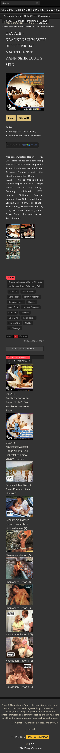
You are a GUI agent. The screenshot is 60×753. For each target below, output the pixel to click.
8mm (32, 23)
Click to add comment (24, 349)
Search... (6, 3)
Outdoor (12, 312)
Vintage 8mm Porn (13, 23)
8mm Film (13, 307)
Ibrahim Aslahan (31, 297)
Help (31, 744)
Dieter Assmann (15, 302)
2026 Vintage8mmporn (30, 748)
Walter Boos (28, 291)
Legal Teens (29, 318)
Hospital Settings (31, 307)
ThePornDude (18, 737)
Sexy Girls (13, 318)
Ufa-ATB (24, 118)
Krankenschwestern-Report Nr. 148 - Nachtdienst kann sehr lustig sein (25, 284)
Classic (31, 302)
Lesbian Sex (14, 323)
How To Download (37, 736)
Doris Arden (13, 297)
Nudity (28, 323)
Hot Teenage (14, 328)
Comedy (25, 312)
